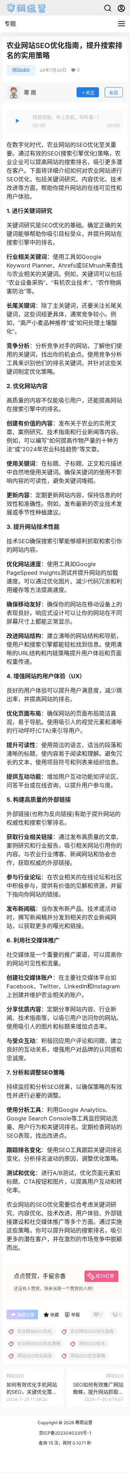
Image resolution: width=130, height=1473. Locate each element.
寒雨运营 (83, 1422)
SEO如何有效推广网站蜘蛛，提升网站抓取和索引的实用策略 (98, 1391)
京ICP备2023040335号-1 (65, 1433)
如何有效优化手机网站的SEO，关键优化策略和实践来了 (31, 1391)
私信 (113, 92)
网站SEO (21, 70)
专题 (10, 23)
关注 (90, 92)
